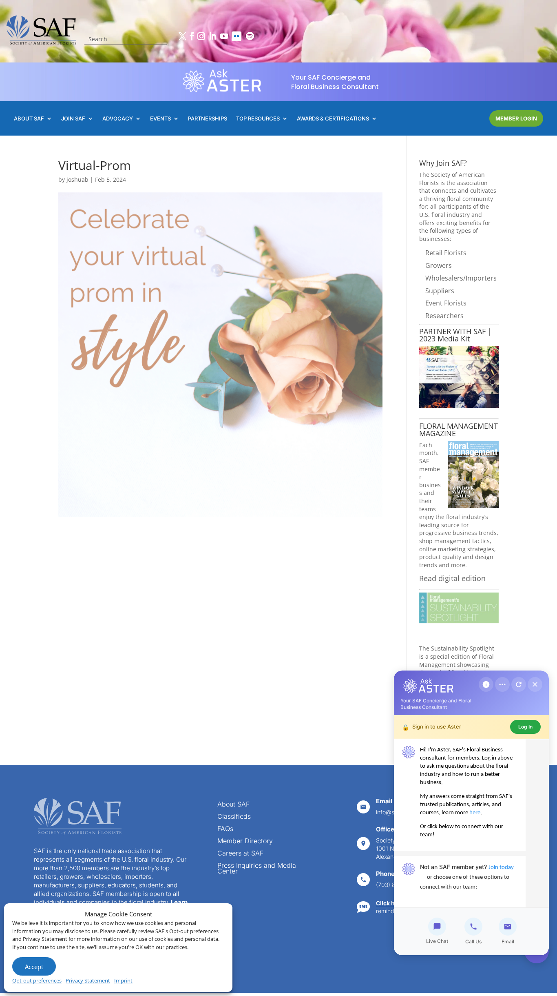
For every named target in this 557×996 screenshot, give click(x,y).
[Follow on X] (182, 36)
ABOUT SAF (29, 119)
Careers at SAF (240, 853)
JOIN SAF (73, 119)
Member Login (516, 118)
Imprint (123, 980)
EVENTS (160, 119)
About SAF (233, 804)
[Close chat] (535, 684)
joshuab (77, 179)
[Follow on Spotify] (250, 36)
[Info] (486, 684)
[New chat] (518, 684)
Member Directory (245, 841)
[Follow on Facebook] (191, 36)
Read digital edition (452, 578)
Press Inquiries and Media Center (256, 868)
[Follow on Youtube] (224, 36)
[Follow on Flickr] (236, 36)
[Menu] (502, 684)
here (474, 813)
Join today (501, 868)
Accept (34, 967)
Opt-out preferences (37, 980)
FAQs (225, 829)
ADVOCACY (117, 119)
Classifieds (234, 816)
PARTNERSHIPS (207, 119)
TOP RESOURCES (258, 119)
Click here (390, 903)
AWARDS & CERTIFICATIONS (333, 119)
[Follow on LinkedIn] (212, 36)
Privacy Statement (88, 980)
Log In (525, 727)
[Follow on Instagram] (201, 36)
